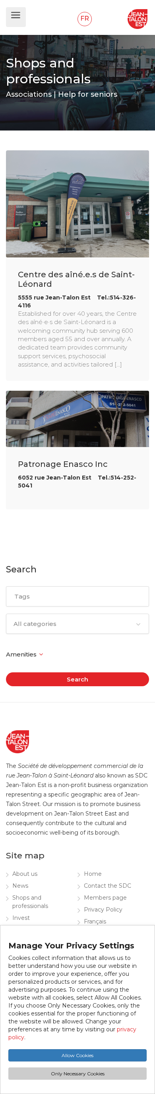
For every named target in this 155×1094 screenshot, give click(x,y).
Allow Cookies (77, 1055)
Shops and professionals (30, 902)
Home (93, 873)
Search (77, 679)
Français (95, 921)
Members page (105, 897)
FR (84, 18)
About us (24, 873)
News (20, 885)
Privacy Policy (103, 909)
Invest (21, 917)
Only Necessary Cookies (78, 1074)
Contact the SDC (107, 885)
